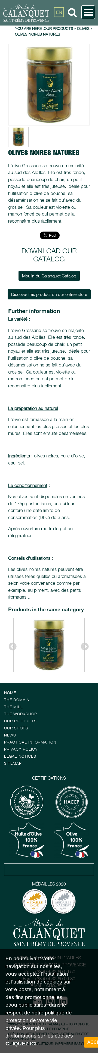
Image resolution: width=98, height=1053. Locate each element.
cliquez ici (20, 1043)
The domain (17, 699)
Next (83, 645)
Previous (11, 645)
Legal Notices (20, 756)
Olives (83, 28)
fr (59, 24)
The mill (13, 706)
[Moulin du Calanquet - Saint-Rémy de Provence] (42, 13)
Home (10, 692)
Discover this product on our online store (49, 294)
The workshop (20, 714)
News (10, 735)
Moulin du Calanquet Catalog (49, 275)
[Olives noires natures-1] (49, 84)
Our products (20, 721)
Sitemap (13, 763)
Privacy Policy (21, 749)
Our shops (16, 728)
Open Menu (88, 12)
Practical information (30, 742)
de (59, 36)
